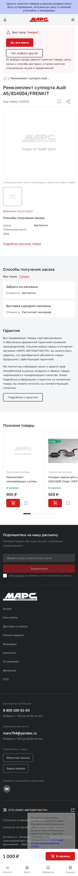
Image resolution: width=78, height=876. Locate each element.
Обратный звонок (18, 757)
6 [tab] (43, 513)
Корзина (70, 872)
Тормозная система (18, 472)
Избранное (48, 872)
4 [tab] (38, 513)
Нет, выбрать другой (24, 53)
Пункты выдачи (13, 635)
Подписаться (39, 568)
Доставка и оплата (15, 626)
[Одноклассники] (60, 106)
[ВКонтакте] (54, 106)
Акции (7, 608)
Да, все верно (20, 42)
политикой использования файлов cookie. (47, 843)
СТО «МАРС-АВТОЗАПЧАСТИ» (28, 810)
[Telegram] (48, 106)
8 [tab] (48, 513)
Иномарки (10, 644)
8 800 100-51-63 (16, 710)
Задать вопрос (15, 768)
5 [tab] (40, 513)
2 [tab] (33, 513)
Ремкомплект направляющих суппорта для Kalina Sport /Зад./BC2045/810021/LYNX (23, 479)
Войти (27, 872)
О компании (11, 661)
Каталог (7, 872)
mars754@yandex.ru (20, 733)
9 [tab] (51, 513)
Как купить (10, 617)
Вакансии (9, 670)
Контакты (9, 652)
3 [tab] (35, 513)
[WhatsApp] (67, 106)
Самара (24, 276)
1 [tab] (27, 513)
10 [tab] (54, 513)
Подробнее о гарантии (23, 397)
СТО (6, 679)
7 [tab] (46, 513)
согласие (19, 575)
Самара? (32, 32)
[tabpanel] (23, 470)
